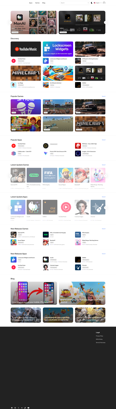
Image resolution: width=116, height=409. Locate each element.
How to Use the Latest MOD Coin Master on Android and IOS (82, 301)
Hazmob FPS (14, 184)
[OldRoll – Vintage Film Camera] (82, 22)
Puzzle (13, 129)
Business (85, 145)
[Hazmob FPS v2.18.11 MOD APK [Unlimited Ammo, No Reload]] (18, 175)
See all (103, 96)
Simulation (20, 85)
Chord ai (93, 216)
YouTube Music (21, 58)
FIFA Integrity (46, 184)
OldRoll (61, 28)
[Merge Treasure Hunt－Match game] (26, 123)
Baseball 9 (46, 108)
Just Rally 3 (14, 108)
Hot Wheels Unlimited (55, 83)
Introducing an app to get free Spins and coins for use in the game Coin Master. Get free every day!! (57, 318)
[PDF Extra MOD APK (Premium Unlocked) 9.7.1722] (78, 146)
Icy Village (20, 83)
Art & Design (15, 32)
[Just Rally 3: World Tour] (26, 106)
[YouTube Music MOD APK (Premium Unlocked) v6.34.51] (13, 146)
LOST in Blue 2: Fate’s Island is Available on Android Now (24, 318)
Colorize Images (79, 216)
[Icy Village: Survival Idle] (26, 73)
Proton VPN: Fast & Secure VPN (58, 151)
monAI (13, 28)
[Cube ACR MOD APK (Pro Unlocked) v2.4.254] (13, 153)
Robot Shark (47, 125)
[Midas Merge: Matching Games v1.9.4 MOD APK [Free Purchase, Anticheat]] (98, 175)
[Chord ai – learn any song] (98, 207)
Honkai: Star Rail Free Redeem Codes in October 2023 (89, 318)
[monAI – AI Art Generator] (34, 22)
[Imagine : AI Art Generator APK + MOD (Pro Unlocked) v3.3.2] (78, 153)
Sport (45, 112)
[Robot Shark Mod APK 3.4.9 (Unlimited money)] (58, 123)
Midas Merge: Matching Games (97, 185)
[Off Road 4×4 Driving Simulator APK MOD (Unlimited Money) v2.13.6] (90, 49)
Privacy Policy (99, 336)
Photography (63, 32)
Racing (84, 61)
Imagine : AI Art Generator (89, 151)
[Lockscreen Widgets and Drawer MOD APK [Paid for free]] (58, 49)
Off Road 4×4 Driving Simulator (90, 58)
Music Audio (21, 61)
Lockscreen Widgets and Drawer (58, 58)
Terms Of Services (100, 342)
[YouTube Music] (26, 49)
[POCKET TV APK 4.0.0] (46, 146)
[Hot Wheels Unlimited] (58, 73)
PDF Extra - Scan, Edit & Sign (89, 143)
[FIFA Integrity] (50, 175)
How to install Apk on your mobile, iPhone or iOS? (32, 302)
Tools (52, 61)
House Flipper (62, 184)
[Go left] (10, 22)
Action (19, 234)
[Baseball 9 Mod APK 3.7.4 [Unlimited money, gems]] (58, 106)
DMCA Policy (99, 339)
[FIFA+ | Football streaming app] (34, 175)
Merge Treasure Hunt (17, 125)
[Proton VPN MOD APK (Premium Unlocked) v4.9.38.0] (46, 153)
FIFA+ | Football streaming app (33, 185)
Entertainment (54, 144)
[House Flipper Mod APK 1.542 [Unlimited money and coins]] (66, 175)
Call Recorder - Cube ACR (24, 151)
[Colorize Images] (82, 207)
